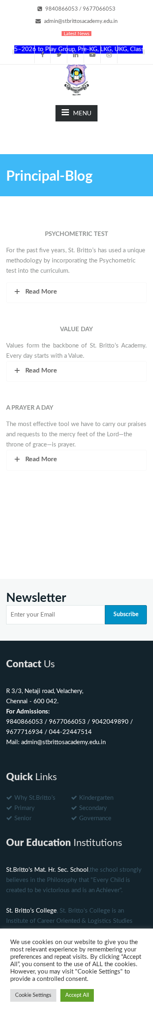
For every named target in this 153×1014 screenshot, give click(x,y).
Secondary (93, 808)
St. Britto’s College (31, 911)
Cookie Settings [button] (33, 995)
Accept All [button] (77, 995)
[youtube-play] (92, 54)
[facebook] (42, 54)
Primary (24, 808)
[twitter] (59, 54)
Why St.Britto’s (34, 798)
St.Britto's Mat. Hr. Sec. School (47, 870)
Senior (22, 818)
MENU (82, 113)
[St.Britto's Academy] (76, 78)
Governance (95, 818)
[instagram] (109, 54)
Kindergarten (96, 798)
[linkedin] (76, 54)
